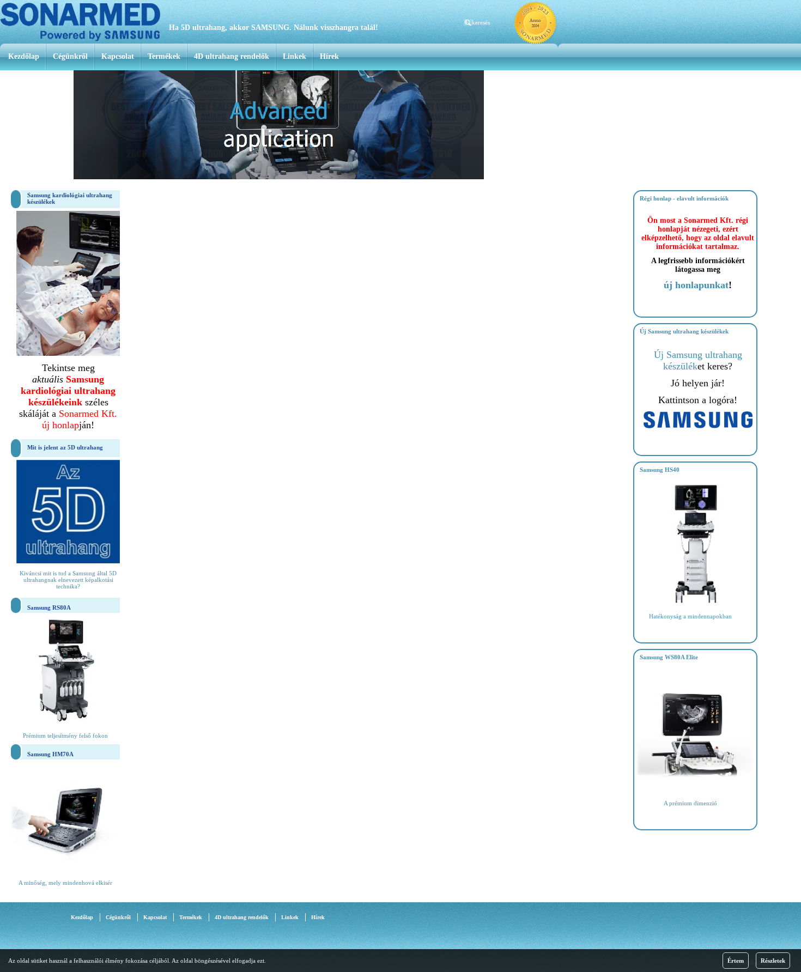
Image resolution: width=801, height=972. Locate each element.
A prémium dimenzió (690, 803)
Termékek (164, 56)
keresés (481, 22)
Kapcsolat (117, 56)
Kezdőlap (23, 56)
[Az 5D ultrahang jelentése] (68, 561)
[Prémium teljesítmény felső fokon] (65, 722)
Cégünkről (70, 56)
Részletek (773, 960)
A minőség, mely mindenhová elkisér (65, 882)
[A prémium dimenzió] (696, 790)
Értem (735, 960)
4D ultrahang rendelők (231, 56)
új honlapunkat (696, 285)
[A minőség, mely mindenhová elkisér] (65, 869)
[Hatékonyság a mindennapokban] (696, 603)
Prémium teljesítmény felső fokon (65, 735)
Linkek (294, 56)
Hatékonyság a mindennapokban (690, 616)
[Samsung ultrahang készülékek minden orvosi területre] (698, 426)
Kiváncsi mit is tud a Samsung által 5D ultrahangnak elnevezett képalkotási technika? (68, 580)
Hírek (329, 56)
